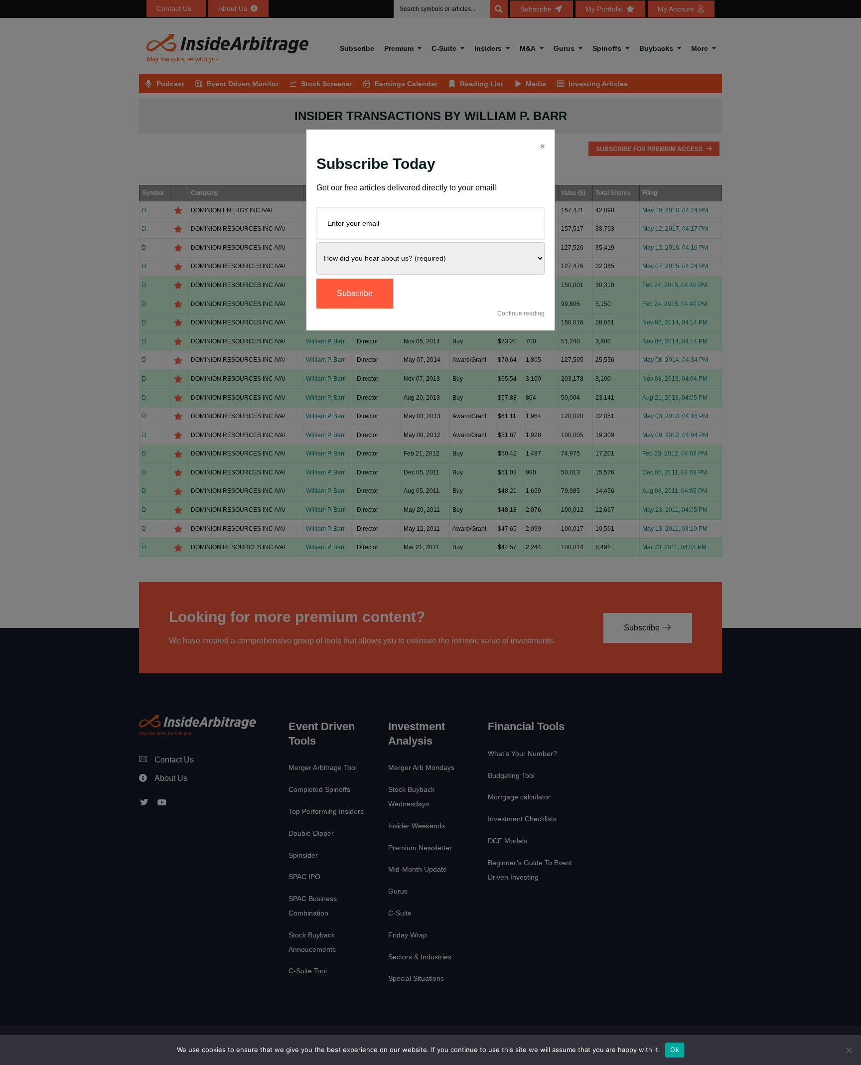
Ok (674, 1050)
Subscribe (355, 293)
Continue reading (521, 313)
